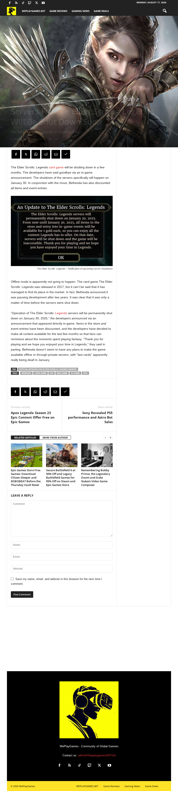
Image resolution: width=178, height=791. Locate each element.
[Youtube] (43, 3)
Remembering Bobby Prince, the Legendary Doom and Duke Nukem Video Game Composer (95, 477)
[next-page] (110, 437)
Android (26, 373)
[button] (164, 11)
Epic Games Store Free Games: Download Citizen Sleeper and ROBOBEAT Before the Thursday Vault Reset (26, 477)
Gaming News (80, 11)
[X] (36, 3)
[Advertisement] (89, 638)
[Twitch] (29, 3)
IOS (51, 373)
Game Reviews (58, 11)
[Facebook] (9, 3)
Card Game (40, 373)
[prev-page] (105, 437)
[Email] (55, 154)
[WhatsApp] (35, 154)
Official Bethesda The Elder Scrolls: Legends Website (48, 369)
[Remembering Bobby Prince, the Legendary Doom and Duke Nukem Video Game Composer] (97, 455)
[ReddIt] (45, 154)
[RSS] (16, 3)
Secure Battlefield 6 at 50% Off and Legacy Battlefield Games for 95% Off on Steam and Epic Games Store (60, 477)
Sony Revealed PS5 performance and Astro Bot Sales (90, 417)
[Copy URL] (65, 154)
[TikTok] (23, 3)
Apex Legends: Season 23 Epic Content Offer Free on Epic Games (32, 417)
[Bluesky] (50, 3)
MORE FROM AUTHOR (55, 437)
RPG (85, 373)
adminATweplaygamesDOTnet (97, 755)
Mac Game (62, 373)
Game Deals (101, 11)
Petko (17, 139)
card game (56, 167)
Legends (61, 313)
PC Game (75, 373)
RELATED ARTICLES (25, 437)
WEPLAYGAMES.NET (33, 11)
